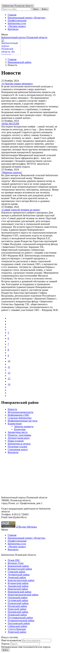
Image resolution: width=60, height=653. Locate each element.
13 (9, 378)
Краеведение (15, 423)
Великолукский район (20, 568)
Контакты (13, 29)
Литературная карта (18, 438)
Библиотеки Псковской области (18, 6)
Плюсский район (17, 609)
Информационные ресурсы (22, 420)
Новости (12, 409)
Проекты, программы (19, 435)
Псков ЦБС (14, 560)
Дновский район (17, 577)
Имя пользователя (11, 640)
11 (9, 367)
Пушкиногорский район (21, 620)
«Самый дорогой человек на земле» (20, 209)
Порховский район (18, 611)
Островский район (18, 600)
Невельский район (18, 589)
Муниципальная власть (20, 412)
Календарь (20, 429)
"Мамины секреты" (12, 172)
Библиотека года (17, 23)
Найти (36, 9)
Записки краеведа (23, 426)
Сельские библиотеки (20, 417)
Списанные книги (18, 449)
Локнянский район (18, 586)
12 (9, 372)
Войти (45, 9)
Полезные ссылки (17, 446)
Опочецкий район (18, 597)
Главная (12, 14)
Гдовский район (16, 571)
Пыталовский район (19, 623)
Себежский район (17, 626)
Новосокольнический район (23, 594)
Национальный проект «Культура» (27, 17)
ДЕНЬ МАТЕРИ (10, 123)
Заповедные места (18, 432)
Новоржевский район (19, 62)
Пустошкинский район (20, 617)
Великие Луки (16, 563)
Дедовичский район (19, 574)
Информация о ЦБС (19, 415)
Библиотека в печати (19, 443)
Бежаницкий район (18, 566)
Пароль (5, 643)
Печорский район (17, 606)
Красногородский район (21, 580)
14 (9, 384)
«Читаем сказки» (17, 26)
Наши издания (16, 440)
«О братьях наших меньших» (17, 83)
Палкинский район (18, 603)
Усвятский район (17, 632)
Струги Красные (17, 629)
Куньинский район (18, 583)
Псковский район (17, 614)
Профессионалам (17, 20)
